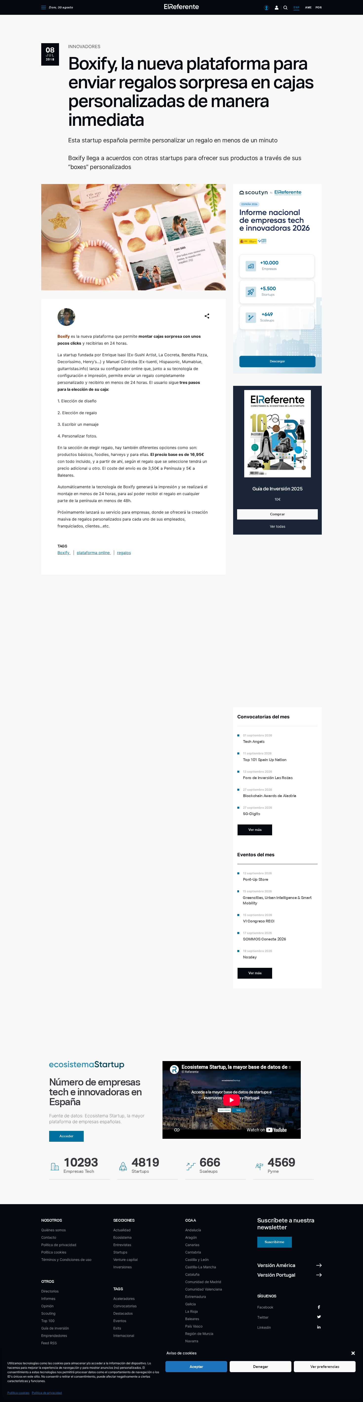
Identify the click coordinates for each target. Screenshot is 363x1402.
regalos (124, 552)
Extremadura (195, 1296)
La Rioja (191, 1311)
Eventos (119, 1321)
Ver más (255, 830)
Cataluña (192, 1274)
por (319, 7)
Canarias (192, 1245)
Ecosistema (122, 1237)
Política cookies (18, 1393)
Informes (48, 1298)
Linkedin (264, 1327)
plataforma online (94, 552)
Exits (117, 1328)
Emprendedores (54, 1335)
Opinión (47, 1306)
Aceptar (196, 1367)
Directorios (50, 1291)
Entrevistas (122, 1245)
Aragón (191, 1237)
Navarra (191, 1341)
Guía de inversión (55, 1328)
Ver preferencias (324, 1367)
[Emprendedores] (277, 8)
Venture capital (125, 1259)
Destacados (123, 1313)
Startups (120, 1252)
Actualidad (122, 1230)
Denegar (260, 1367)
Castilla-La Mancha (200, 1267)
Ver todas (277, 526)
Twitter (262, 1317)
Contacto (48, 1237)
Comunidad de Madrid (203, 1282)
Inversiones (122, 1267)
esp (296, 7)
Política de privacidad (47, 1393)
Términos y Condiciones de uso (66, 1259)
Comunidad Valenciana (203, 1289)
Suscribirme (274, 1242)
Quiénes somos (53, 1230)
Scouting (48, 1313)
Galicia (190, 1304)
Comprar (277, 514)
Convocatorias (125, 1306)
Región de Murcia (199, 1333)
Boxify (64, 552)
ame (308, 7)
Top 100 (48, 1321)
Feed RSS (49, 1343)
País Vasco (193, 1326)
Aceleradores (124, 1298)
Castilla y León (197, 1259)
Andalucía (193, 1230)
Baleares (192, 1319)
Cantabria (193, 1252)
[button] (353, 1353)
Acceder (67, 1136)
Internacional (123, 1335)
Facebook (265, 1307)
